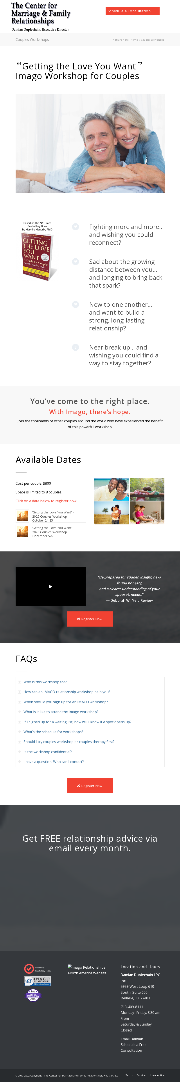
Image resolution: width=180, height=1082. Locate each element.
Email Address (59, 862)
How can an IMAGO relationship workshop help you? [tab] (66, 691)
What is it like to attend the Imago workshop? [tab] (60, 711)
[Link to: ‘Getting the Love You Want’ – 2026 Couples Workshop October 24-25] (22, 516)
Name (51, 886)
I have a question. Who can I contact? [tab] (53, 761)
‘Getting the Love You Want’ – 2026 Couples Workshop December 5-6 (53, 532)
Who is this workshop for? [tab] (45, 682)
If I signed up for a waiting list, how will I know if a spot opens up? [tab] (77, 722)
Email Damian (132, 1039)
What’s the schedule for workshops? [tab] (53, 731)
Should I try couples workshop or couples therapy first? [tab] (69, 741)
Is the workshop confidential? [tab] (47, 751)
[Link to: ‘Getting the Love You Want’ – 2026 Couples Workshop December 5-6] (22, 531)
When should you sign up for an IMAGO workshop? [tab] (65, 702)
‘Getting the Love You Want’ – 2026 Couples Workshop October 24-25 (53, 516)
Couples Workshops (32, 39)
